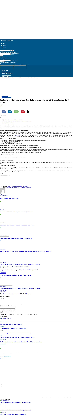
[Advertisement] (36, 87)
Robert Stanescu (3, 339)
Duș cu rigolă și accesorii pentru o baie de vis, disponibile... (13, 414)
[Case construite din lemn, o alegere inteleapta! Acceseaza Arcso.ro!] (4, 400)
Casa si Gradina (5, 77)
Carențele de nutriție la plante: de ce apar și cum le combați (17, 186)
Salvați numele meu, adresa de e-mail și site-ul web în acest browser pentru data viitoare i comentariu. (19, 314)
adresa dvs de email (14, 60)
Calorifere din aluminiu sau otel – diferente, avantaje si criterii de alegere (17, 225)
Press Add (2, 326)
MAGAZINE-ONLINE (6, 97)
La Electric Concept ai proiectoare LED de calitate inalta (13, 328)
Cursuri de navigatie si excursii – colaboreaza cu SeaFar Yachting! (15, 333)
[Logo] (6, 68)
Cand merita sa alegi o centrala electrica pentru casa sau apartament (16, 238)
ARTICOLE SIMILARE (4, 198)
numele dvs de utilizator (15, 53)
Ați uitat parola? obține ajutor (5, 56)
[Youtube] (10, 362)
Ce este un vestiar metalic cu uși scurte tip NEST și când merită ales (15, 275)
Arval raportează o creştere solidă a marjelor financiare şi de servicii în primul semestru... (21, 341)
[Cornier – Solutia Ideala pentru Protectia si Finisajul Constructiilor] (3, 407)
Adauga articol (6, 75)
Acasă (1, 77)
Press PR (1, 330)
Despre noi (4, 47)
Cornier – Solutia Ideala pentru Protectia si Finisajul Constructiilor (15, 410)
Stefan (1, 105)
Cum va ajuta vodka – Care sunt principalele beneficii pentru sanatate (18, 187)
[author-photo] (2, 193)
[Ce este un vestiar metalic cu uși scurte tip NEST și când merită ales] (3, 272)
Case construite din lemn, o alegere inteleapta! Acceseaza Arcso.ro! (15, 402)
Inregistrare (4, 45)
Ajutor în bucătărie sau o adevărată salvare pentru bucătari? (12, 119)
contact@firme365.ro (7, 356)
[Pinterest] (14, 181)
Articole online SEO (7, 73)
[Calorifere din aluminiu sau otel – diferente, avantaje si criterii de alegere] (6, 221)
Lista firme (5, 70)
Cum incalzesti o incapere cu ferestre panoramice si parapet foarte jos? (16, 212)
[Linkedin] (6, 181)
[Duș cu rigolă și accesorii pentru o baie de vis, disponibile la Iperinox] (3, 412)
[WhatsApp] (10, 181)
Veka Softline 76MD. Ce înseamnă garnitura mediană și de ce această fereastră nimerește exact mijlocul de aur (25, 251)
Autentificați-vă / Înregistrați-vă (7, 40)
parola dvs (12, 54)
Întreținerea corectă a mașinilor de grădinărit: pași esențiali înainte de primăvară (19, 270)
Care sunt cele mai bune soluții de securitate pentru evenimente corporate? (17, 337)
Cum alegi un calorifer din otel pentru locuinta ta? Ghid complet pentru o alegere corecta (21, 264)
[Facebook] (2, 181)
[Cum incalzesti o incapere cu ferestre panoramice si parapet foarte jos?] (6, 208)
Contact (3, 43)
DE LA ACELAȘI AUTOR (13, 198)
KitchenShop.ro (17, 135)
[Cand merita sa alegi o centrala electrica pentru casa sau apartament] (6, 235)
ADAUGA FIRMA (6, 72)
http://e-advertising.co (4, 195)
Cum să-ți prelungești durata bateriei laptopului (11, 324)
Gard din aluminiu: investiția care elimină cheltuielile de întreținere (15, 293)
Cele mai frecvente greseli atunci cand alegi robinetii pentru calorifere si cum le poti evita (20, 288)
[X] (18, 181)
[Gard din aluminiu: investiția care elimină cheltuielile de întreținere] (3, 290)
